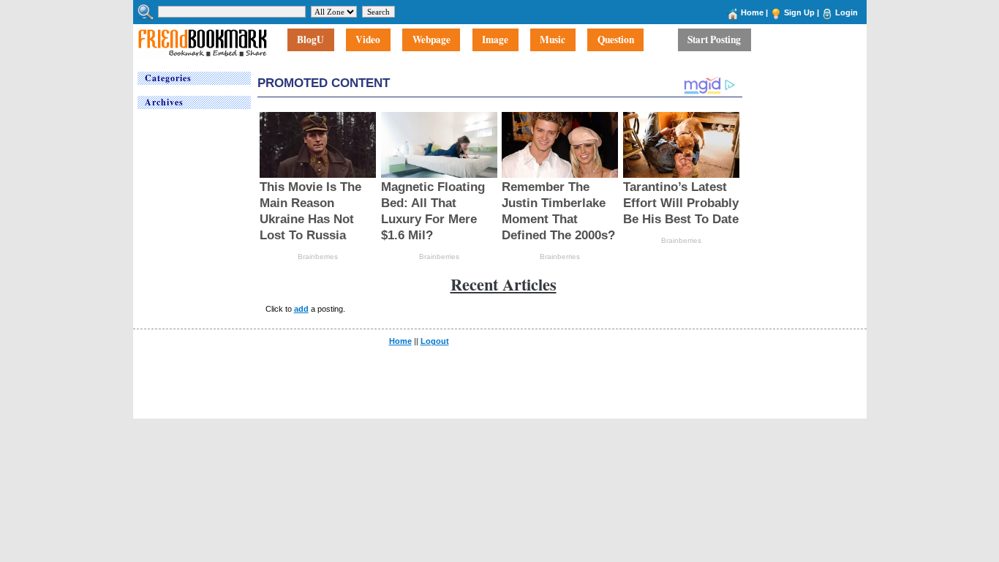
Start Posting (714, 40)
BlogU (310, 40)
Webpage (431, 40)
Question (615, 40)
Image (495, 40)
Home (752, 12)
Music (552, 40)
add (301, 308)
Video (367, 40)
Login (846, 12)
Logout (435, 341)
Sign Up (799, 12)
